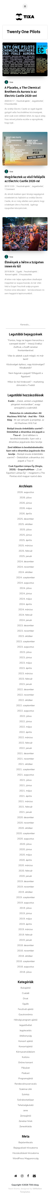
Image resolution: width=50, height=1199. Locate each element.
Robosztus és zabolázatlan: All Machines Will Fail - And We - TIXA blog (25, 416)
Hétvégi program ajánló (25, 1019)
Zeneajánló (25, 1115)
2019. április (25, 924)
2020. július (26, 844)
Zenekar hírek (25, 1121)
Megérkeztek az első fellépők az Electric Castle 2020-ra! (25, 179)
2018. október (25, 956)
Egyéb (19, 271)
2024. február (25, 614)
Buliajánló (26, 987)
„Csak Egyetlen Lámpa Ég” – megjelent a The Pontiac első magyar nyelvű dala (25, 473)
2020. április (25, 860)
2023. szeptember (25, 641)
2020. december (25, 817)
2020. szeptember (25, 833)
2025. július (26, 529)
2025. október (25, 524)
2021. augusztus (25, 774)
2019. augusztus (25, 902)
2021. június (25, 785)
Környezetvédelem (25, 1051)
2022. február (25, 742)
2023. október (25, 636)
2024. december (25, 561)
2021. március (25, 801)
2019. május (25, 918)
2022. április (25, 732)
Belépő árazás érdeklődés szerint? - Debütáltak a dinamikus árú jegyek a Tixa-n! (25, 432)
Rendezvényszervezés (26, 1083)
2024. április (25, 604)
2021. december (25, 753)
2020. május (25, 854)
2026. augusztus (25, 492)
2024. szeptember (25, 577)
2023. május (25, 662)
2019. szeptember (25, 897)
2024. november (25, 566)
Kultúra (25, 1057)
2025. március (25, 545)
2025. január (25, 556)
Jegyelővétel (37, 101)
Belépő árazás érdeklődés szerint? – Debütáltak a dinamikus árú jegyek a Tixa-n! (25, 457)
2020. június (25, 849)
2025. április (25, 540)
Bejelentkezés (25, 1142)
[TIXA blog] (25, 25)
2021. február (25, 806)
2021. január (25, 812)
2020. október (25, 828)
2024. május (25, 598)
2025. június (25, 534)
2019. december (25, 881)
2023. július (26, 652)
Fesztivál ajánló (23, 101)
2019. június (25, 913)
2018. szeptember (25, 961)
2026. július (26, 497)
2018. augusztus (25, 966)
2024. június (25, 593)
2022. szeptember (25, 705)
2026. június (25, 502)
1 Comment (10, 189)
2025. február (25, 550)
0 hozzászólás (11, 104)
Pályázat (25, 1067)
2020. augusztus (25, 838)
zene (25, 1110)
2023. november (25, 630)
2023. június (25, 657)
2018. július (26, 972)
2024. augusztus (25, 582)
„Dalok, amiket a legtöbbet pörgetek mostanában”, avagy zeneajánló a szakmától (27, 404)
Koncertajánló (25, 1046)
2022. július (26, 716)
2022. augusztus (25, 710)
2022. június (25, 721)
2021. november (25, 758)
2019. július (26, 908)
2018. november (25, 950)
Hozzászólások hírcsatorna (25, 1153)
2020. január (25, 876)
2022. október (25, 700)
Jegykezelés (26, 1030)
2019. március (25, 929)
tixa (11, 82)
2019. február (25, 934)
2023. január (25, 684)
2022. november (25, 694)
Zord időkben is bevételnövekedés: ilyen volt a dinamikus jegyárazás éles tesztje (25, 439)
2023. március (25, 673)
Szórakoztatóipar (25, 1099)
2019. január (25, 940)
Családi (25, 993)
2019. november (25, 886)
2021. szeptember (25, 769)
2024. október (25, 572)
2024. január (25, 620)
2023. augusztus (25, 646)
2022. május (25, 726)
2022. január (25, 748)
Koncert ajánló (11, 274)
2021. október (25, 764)
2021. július (26, 780)
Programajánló (25, 1078)
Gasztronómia (25, 1014)
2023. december (25, 625)
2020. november (25, 822)
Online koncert (25, 1062)
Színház (25, 1094)
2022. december (25, 689)
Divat (25, 998)
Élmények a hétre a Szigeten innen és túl (24, 264)
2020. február (25, 870)
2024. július (26, 588)
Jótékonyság (25, 1035)
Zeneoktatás (25, 1126)
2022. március (25, 737)
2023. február (25, 678)
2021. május (25, 790)
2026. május (25, 508)
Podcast (26, 1073)
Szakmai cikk (25, 1089)
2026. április (25, 513)
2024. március (25, 609)
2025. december (25, 518)
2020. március (25, 865)
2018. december (25, 945)
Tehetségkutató (25, 1105)
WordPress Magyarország (25, 1158)
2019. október (25, 892)
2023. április (25, 668)
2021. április (25, 796)
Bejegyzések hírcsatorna (25, 1147)
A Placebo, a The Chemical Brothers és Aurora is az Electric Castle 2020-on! (22, 91)
